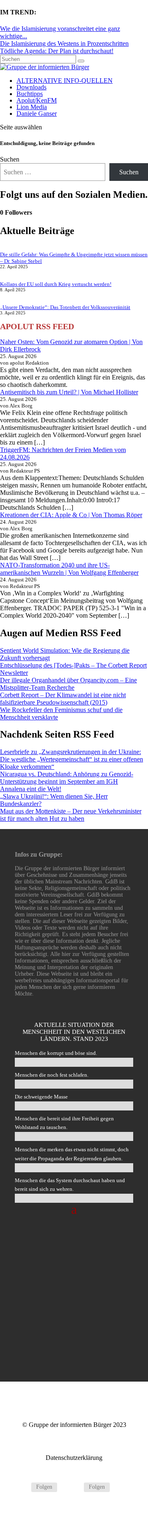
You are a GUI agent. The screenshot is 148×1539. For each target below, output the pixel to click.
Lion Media (31, 106)
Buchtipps (29, 93)
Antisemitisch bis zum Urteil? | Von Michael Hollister (69, 392)
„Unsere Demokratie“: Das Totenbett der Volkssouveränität (65, 307)
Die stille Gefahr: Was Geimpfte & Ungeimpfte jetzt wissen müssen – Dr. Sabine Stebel (74, 1276)
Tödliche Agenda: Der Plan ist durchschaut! (56, 50)
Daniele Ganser (36, 113)
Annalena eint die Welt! (30, 788)
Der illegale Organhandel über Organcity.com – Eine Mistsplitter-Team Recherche (68, 684)
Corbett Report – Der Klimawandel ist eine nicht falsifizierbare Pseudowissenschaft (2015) (63, 698)
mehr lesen (74, 1340)
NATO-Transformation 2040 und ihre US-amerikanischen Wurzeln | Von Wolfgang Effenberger (69, 569)
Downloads (31, 87)
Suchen (9, 159)
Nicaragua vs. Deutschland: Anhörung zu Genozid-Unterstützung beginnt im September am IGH (66, 778)
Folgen (44, 1487)
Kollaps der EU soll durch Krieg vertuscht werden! (55, 284)
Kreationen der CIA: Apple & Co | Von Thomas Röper (71, 514)
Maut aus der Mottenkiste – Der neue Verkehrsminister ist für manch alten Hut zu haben (70, 815)
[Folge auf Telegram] (21, 1487)
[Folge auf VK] (74, 1487)
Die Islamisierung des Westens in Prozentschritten (64, 43)
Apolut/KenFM (36, 100)
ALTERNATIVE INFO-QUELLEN (64, 80)
